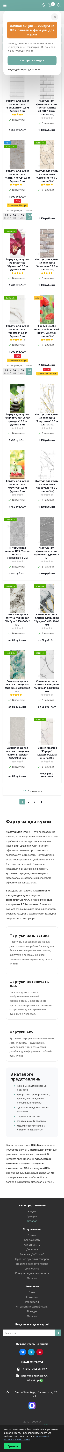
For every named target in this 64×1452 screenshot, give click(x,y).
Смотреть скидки (32, 60)
